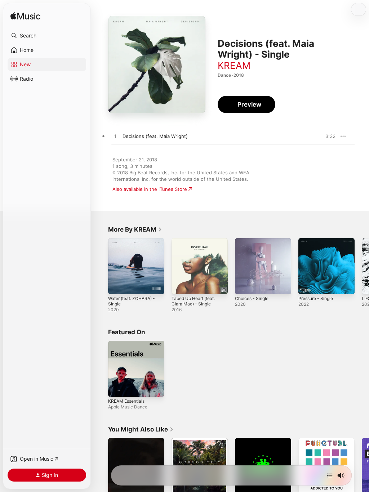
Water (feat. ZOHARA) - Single (131, 301)
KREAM (234, 65)
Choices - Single (251, 298)
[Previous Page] (101, 266)
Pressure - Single (315, 298)
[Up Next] (329, 475)
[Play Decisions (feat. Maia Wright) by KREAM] (115, 136)
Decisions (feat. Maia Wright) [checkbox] (155, 136)
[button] (47, 36)
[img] (25, 16)
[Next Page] (362, 266)
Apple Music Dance (127, 407)
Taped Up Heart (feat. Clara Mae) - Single (193, 301)
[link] (135, 229)
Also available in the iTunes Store (149, 189)
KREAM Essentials (126, 401)
